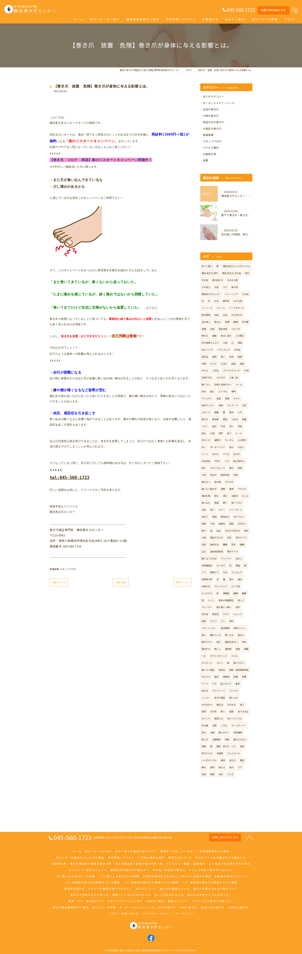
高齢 (231, 711)
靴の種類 (206, 314)
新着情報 (54, 569)
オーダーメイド (217, 447)
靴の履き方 (217, 280)
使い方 (205, 739)
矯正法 (220, 704)
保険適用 (237, 732)
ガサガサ (229, 481)
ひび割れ (242, 440)
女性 (221, 774)
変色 (242, 746)
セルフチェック (217, 467)
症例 (204, 711)
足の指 (205, 614)
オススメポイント (218, 655)
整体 (231, 412)
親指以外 (225, 516)
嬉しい (217, 648)
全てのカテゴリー (213, 96)
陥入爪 (222, 767)
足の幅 (217, 481)
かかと (236, 398)
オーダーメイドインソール (219, 103)
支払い (239, 558)
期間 (235, 593)
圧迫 (219, 530)
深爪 (225, 495)
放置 (244, 676)
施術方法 (214, 544)
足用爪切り (207, 377)
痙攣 (246, 648)
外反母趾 (206, 461)
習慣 (227, 321)
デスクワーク (218, 690)
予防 (240, 426)
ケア (240, 767)
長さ (204, 467)
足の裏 (205, 725)
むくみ (245, 495)
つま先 (234, 419)
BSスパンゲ (207, 349)
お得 (246, 370)
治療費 (220, 753)
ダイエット (207, 662)
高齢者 (226, 676)
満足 (204, 621)
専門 (233, 391)
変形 (238, 607)
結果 (240, 467)
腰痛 (225, 544)
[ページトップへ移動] (249, 837)
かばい (241, 447)
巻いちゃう (226, 683)
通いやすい (238, 662)
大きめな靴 (232, 280)
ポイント (206, 718)
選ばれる (206, 648)
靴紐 (216, 502)
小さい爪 (235, 328)
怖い (231, 426)
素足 (238, 683)
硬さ (216, 495)
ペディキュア (223, 349)
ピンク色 (235, 586)
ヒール (239, 433)
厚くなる (229, 634)
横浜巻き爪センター (211, 294)
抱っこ (241, 600)
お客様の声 (209, 154)
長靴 (223, 488)
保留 (205, 160)
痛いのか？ (224, 732)
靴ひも (217, 321)
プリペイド (226, 558)
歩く (204, 447)
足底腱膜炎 (207, 565)
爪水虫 (245, 294)
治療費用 (216, 739)
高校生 (205, 356)
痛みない (206, 481)
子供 (204, 474)
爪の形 (213, 711)
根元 (214, 426)
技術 (204, 774)
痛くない (206, 384)
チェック (237, 614)
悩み (231, 767)
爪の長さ (206, 287)
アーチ (205, 683)
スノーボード (235, 509)
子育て (217, 461)
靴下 (204, 530)
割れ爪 (205, 335)
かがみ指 (237, 300)
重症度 (228, 648)
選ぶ (204, 634)
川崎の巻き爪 (211, 116)
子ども (205, 370)
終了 (229, 433)
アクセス (242, 488)
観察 (244, 593)
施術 (212, 767)
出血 (225, 314)
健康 (242, 544)
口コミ (226, 614)
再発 (214, 356)
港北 (246, 530)
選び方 (205, 419)
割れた (241, 634)
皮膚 (235, 676)
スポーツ (206, 412)
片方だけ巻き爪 (232, 530)
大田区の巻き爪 (212, 128)
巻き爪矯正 (219, 697)
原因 (225, 419)
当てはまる (243, 711)
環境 (204, 328)
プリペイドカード (231, 370)
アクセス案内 (211, 147)
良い (223, 711)
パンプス (233, 690)
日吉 (216, 314)
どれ (240, 412)
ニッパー (206, 697)
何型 (204, 544)
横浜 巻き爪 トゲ (226, 746)
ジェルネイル (233, 753)
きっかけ (221, 565)
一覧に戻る (120, 582)
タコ (225, 287)
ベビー (205, 426)
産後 (242, 363)
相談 (221, 405)
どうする (223, 391)
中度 (204, 363)
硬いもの (233, 697)
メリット (221, 307)
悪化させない (239, 739)
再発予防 (225, 474)
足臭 (212, 328)
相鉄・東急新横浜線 (239, 669)
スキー (222, 509)
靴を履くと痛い (224, 607)
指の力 (205, 690)
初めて (205, 516)
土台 (204, 551)
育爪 (247, 273)
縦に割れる (238, 461)
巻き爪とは (207, 753)
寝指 (240, 342)
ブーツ (205, 454)
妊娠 (233, 363)
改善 (204, 523)
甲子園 (245, 321)
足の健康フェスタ (210, 342)
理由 (214, 516)
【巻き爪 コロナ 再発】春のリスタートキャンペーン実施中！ (101, 160)
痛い (212, 391)
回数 (231, 523)
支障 (214, 725)
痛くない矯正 (208, 669)
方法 (225, 572)
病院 (227, 739)
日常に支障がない (223, 384)
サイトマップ (184, 913)
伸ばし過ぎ (226, 335)
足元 (233, 544)
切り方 (215, 454)
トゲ (204, 572)
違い (212, 509)
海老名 (222, 669)
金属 (219, 398)
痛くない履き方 (209, 488)
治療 (212, 732)
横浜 (223, 760)
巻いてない (236, 502)
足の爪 (236, 454)
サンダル (229, 440)
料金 (231, 356)
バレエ (230, 774)
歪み (231, 447)
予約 (244, 641)
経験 (212, 774)
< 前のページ (59, 582)
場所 (231, 621)
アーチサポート (236, 307)
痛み (204, 767)
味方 (204, 732)
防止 (204, 433)
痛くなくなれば (209, 558)
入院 (244, 405)
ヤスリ (213, 621)
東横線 (226, 593)
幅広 (216, 676)
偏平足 (226, 300)
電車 (231, 488)
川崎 (204, 537)
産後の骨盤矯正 (226, 600)
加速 (238, 648)
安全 (229, 537)
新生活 (215, 614)
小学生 (215, 370)
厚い (225, 502)
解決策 (215, 419)
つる (204, 655)
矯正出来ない (231, 641)
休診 (204, 391)
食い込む (206, 502)
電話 (238, 565)
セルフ (220, 662)
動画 (235, 321)
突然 (221, 433)
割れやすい (207, 641)
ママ (227, 461)
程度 (240, 356)
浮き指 (205, 280)
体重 (244, 419)
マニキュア (236, 572)
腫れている (215, 634)
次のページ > (182, 582)
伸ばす (213, 474)
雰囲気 (222, 523)
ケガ (214, 683)
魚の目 (234, 287)
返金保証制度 (216, 551)
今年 (212, 523)
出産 (204, 509)
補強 (214, 335)
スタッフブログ (68, 569)
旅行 (231, 579)
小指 (225, 342)
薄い (223, 356)
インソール (207, 307)
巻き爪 (232, 760)
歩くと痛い (207, 266)
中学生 (237, 349)
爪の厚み (240, 335)
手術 (223, 426)
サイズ (213, 363)
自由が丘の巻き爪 (213, 122)
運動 (216, 412)
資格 (204, 746)
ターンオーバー (238, 725)
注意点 (234, 495)
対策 (212, 433)
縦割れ (217, 440)
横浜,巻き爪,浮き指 (231, 273)
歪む (219, 641)
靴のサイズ (232, 551)
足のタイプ (241, 537)
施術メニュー (240, 627)
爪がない (242, 523)
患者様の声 (207, 579)
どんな (234, 655)
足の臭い (206, 321)
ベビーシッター (209, 627)
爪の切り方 (236, 314)
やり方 (226, 454)
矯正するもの (216, 537)
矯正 (242, 760)
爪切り (224, 363)
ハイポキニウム (209, 760)
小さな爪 (221, 377)
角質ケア (214, 572)
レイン (211, 600)
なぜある (231, 704)
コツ (223, 621)
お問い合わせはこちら (273, 10)
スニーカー (207, 607)
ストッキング (220, 586)
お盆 (216, 287)
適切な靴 (206, 495)
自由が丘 (206, 586)
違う (242, 704)
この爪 (224, 725)
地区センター (208, 405)
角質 (227, 398)
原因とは (218, 718)
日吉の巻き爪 (211, 109)
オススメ (206, 676)
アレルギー (207, 398)
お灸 (216, 300)
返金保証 (223, 328)
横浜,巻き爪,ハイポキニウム (236, 266)
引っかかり (207, 593)
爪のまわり (207, 704)
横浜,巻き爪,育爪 (210, 273)
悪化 (231, 467)
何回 (235, 474)
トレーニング (231, 294)
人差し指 (233, 377)
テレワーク (232, 405)
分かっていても (234, 718)
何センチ (206, 440)
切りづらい (238, 516)
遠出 (240, 579)
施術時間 (225, 627)
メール (239, 384)
